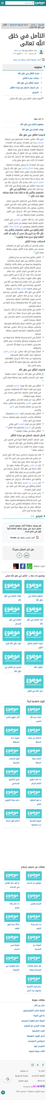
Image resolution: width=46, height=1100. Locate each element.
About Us (41, 1080)
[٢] (28, 195)
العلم (16, 413)
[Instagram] (32, 1065)
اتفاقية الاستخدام (38, 1075)
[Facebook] (43, 1065)
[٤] (43, 380)
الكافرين (16, 219)
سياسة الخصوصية (21, 1075)
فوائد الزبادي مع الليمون (34, 1026)
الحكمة (16, 386)
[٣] (15, 236)
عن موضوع (24, 1070)
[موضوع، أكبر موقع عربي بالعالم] (40, 3)
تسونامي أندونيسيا (36, 1041)
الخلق (12, 407)
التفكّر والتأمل (27, 168)
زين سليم (17, 50)
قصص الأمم (8, 351)
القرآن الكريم (38, 182)
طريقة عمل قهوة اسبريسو (33, 1021)
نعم (26, 555)
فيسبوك (23, 566)
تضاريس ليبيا (39, 1046)
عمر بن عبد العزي (30, 483)
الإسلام (40, 143)
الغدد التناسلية (38, 1031)
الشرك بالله (14, 226)
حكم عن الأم (39, 1005)
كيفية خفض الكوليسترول (34, 1010)
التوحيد (24, 289)
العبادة (21, 424)
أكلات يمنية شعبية (37, 1051)
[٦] (32, 449)
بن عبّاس (33, 465)
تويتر (16, 566)
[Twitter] (38, 1065)
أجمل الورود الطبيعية (36, 1036)
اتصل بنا (42, 1070)
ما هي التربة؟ (39, 1015)
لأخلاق (15, 289)
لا (19, 555)
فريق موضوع (23, 1080)
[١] (29, 195)
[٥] (6, 427)
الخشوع (27, 427)
